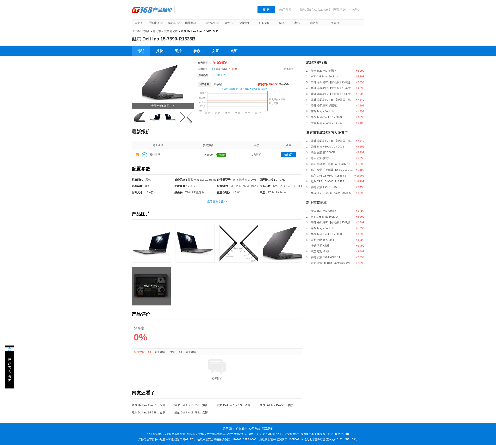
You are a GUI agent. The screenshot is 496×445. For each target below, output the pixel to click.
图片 (178, 51)
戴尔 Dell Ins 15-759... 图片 (233, 405)
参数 (196, 51)
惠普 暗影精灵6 (320, 251)
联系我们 (267, 428)
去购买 (288, 154)
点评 (234, 51)
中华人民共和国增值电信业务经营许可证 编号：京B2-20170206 (237, 434)
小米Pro (354, 9)
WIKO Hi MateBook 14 (324, 76)
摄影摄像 (264, 22)
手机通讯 (153, 22)
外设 (227, 22)
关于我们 (228, 428)
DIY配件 (210, 22)
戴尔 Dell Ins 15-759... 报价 (191, 405)
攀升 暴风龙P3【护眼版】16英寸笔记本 (335, 88)
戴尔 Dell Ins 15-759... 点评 (191, 412)
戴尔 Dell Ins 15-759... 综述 (148, 405)
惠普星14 (339, 9)
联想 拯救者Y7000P (323, 152)
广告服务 (241, 428)
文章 (215, 51)
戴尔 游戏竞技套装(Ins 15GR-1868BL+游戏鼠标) (340, 163)
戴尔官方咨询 (9, 370)
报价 (159, 51)
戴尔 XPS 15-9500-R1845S (327, 181)
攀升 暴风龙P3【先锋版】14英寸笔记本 (335, 93)
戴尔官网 (226, 68)
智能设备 (244, 22)
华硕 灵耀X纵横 (320, 245)
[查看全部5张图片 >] (162, 63)
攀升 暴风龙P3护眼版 (324, 105)
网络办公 (315, 22)
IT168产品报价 (152, 12)
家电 (297, 22)
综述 (141, 51)
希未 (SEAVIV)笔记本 (324, 70)
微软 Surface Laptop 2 (315, 9)
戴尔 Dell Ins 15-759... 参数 (276, 405)
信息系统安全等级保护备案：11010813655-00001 (227, 439)
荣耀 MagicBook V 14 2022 (327, 122)
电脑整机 (190, 22)
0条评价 (257, 154)
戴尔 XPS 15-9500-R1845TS (328, 175)
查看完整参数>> (217, 201)
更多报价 (289, 68)
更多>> (335, 22)
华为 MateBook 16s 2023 (326, 117)
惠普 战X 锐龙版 (321, 158)
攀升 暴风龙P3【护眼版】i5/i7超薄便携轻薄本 (338, 82)
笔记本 (172, 22)
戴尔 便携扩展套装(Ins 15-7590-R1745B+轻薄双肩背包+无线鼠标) (351, 169)
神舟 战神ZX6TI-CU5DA (325, 257)
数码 (281, 22)
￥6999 (208, 154)
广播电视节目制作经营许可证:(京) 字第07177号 (167, 439)
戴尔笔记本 (171, 31)
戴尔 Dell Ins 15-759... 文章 (148, 412)
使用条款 (254, 428)
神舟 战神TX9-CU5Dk (324, 187)
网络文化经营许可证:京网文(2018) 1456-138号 (329, 439)
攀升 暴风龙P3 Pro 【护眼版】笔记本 (333, 99)
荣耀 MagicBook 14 (323, 111)
